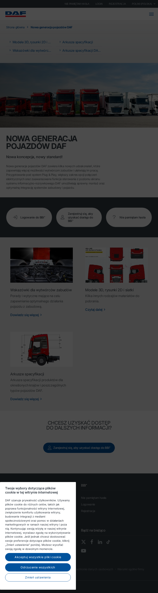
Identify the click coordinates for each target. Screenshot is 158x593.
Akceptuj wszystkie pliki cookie (38, 557)
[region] (38, 536)
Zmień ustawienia (38, 577)
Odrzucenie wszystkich (38, 567)
